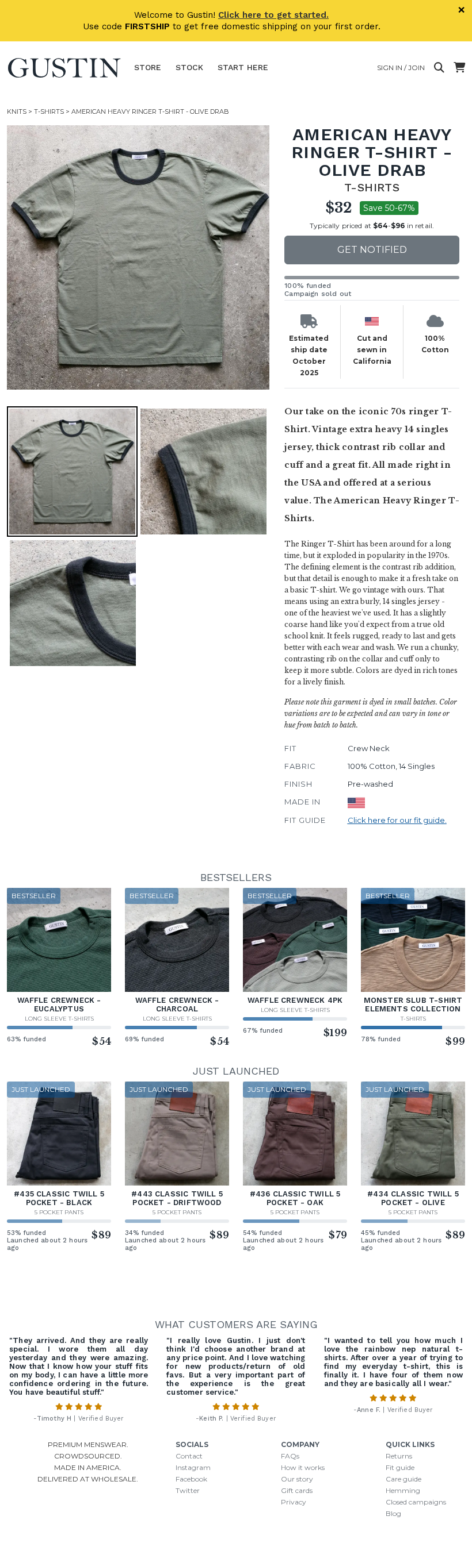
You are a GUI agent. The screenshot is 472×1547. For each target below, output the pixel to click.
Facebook (191, 1479)
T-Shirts (49, 111)
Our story (297, 1479)
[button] (139, 257)
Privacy (293, 1502)
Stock (189, 67)
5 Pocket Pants (59, 1212)
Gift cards (297, 1490)
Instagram (193, 1467)
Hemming (403, 1490)
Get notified (372, 249)
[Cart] (459, 68)
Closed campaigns (416, 1502)
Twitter (188, 1490)
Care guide (403, 1479)
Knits (16, 111)
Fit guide (400, 1467)
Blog (393, 1513)
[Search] (439, 68)
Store (147, 67)
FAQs (290, 1456)
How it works (303, 1467)
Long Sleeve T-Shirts (59, 1018)
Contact (189, 1456)
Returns (399, 1456)
